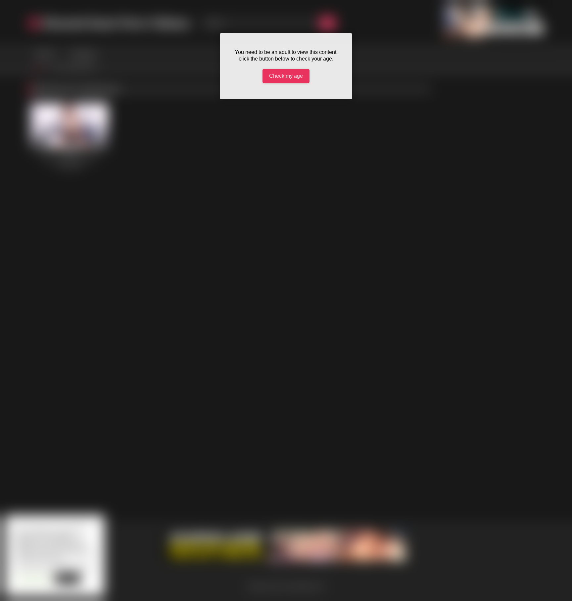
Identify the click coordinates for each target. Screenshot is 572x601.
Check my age (286, 76)
